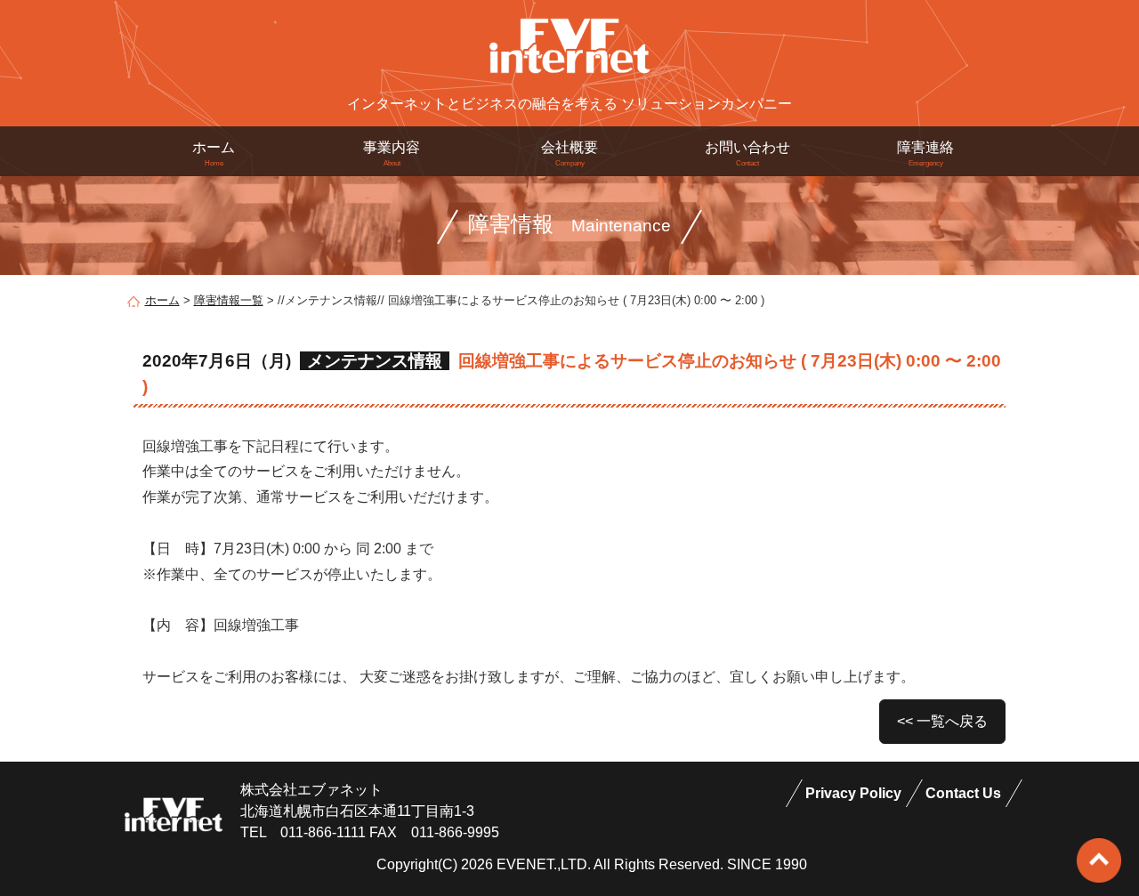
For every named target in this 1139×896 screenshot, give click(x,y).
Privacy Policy (853, 793)
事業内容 (391, 154)
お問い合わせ (747, 154)
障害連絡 (925, 154)
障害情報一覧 (228, 300)
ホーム (213, 154)
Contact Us (963, 793)
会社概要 (569, 154)
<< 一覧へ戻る (942, 721)
